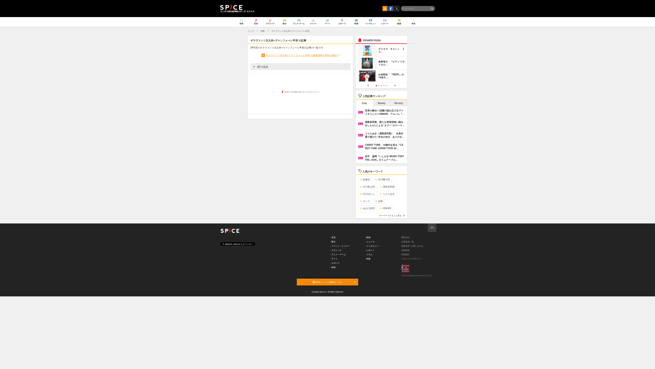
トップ (251, 30)
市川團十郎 (384, 179)
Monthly (398, 103)
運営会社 (405, 237)
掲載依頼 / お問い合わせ (412, 245)
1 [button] (376, 85)
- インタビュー (372, 245)
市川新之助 (369, 186)
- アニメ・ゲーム (338, 254)
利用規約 (405, 254)
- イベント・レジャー (340, 245)
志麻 (380, 201)
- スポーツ (335, 262)
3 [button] (381, 85)
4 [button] (384, 85)
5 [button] (386, 85)
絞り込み (262, 67)
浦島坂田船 (389, 186)
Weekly (381, 103)
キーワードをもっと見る (390, 215)
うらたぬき (389, 193)
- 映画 (333, 267)
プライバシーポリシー (411, 258)
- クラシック (336, 250)
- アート (334, 258)
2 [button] (379, 85)
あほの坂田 (369, 208)
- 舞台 (333, 241)
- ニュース (370, 241)
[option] (381, 63)
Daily (364, 103)
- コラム (369, 254)
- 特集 (367, 258)
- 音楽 (333, 237)
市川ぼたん (369, 193)
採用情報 (405, 250)
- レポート (370, 250)
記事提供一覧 (407, 241)
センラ (366, 201)
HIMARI (387, 208)
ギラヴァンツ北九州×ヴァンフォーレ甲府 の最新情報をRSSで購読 (302, 55)
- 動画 (367, 237)
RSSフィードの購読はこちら (329, 282)
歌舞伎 (366, 179)
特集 (263, 30)
